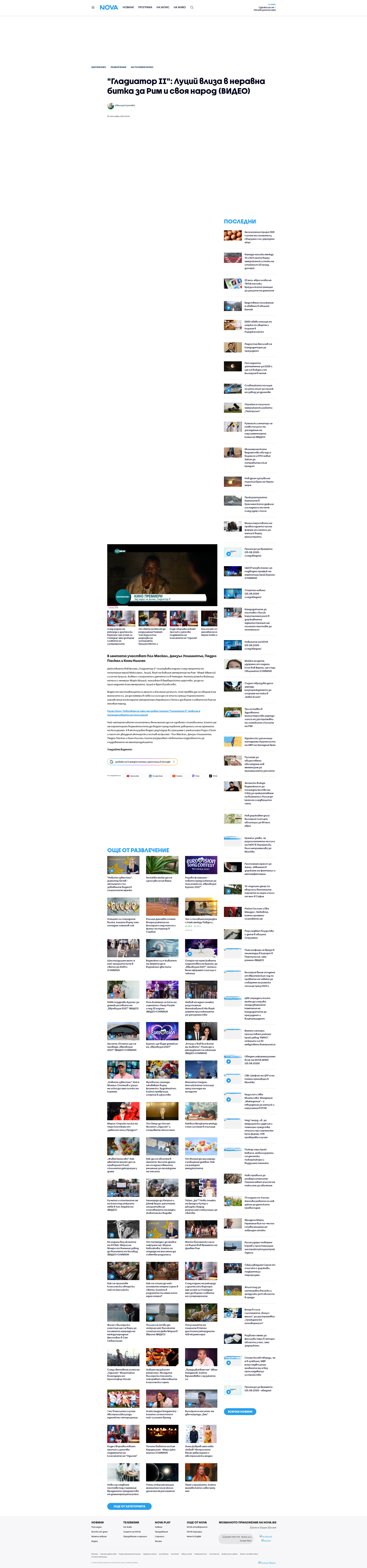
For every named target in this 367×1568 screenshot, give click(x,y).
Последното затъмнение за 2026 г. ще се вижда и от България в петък (259, 368)
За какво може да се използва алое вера (159, 879)
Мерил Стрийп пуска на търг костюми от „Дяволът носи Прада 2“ (122, 1126)
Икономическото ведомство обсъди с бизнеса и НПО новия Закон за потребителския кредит (258, 458)
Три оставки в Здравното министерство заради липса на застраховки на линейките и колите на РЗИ (260, 717)
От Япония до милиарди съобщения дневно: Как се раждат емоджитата (200, 1163)
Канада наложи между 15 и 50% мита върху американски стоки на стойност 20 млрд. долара (259, 261)
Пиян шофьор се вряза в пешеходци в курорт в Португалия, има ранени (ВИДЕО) (259, 955)
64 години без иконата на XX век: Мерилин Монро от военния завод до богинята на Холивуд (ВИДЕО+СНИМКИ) (123, 1248)
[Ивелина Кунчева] (110, 105)
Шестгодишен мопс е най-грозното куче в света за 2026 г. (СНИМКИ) (121, 965)
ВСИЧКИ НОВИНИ (240, 1411)
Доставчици (163, 1554)
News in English (194, 1536)
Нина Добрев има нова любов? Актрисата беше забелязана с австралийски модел (199, 1451)
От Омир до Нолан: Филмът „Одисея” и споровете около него (160, 1126)
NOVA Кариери (194, 1531)
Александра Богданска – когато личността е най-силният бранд (162, 1414)
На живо (180, 7)
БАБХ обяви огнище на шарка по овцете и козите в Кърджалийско (258, 326)
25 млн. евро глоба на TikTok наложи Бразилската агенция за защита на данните (259, 285)
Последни (96, 1527)
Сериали (159, 1536)
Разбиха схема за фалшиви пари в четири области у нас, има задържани (260, 1340)
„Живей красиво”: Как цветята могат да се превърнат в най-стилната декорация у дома (122, 1165)
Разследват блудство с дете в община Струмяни (259, 934)
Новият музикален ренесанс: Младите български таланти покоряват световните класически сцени (161, 1376)
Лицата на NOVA (132, 1531)
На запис (163, 7)
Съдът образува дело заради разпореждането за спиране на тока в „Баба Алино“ (259, 690)
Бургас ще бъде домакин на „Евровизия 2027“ (162, 1045)
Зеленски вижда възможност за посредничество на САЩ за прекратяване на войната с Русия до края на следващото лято (259, 793)
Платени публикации (99, 1557)
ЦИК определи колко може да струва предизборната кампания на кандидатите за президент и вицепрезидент (257, 1008)
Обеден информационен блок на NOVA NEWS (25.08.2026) (260, 1060)
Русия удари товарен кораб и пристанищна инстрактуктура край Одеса (260, 1247)
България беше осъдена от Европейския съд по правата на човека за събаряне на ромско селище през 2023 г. (260, 979)
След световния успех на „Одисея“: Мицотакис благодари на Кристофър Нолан (123, 1374)
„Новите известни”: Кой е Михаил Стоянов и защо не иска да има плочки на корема (123, 1087)
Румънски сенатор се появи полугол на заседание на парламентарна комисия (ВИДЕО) (259, 430)
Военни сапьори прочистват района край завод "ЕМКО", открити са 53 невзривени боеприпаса (260, 1037)
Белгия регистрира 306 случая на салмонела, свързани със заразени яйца (260, 237)
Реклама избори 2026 (108, 1554)
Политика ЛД (214, 1554)
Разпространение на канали (130, 1554)
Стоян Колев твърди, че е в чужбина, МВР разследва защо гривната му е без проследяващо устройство (260, 1366)
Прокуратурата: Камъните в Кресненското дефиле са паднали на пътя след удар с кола (259, 504)
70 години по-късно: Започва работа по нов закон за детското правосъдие (259, 1202)
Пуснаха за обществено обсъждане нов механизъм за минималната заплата (260, 764)
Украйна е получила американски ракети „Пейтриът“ (258, 407)
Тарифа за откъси (150, 1554)
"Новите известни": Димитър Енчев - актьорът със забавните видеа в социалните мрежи (119, 883)
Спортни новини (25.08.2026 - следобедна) (255, 593)
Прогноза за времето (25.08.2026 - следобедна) (259, 552)
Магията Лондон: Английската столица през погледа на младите (199, 1087)
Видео (94, 1541)
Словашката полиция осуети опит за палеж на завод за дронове (259, 389)
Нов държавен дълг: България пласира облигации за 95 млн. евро (258, 820)
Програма (145, 7)
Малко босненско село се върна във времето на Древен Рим (201, 1245)
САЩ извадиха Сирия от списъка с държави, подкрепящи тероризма (260, 1269)
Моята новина (99, 1536)
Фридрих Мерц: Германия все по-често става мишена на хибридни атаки (259, 1225)
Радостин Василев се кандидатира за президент (258, 347)
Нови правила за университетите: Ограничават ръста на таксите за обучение (260, 1180)
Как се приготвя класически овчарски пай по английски (121, 1286)
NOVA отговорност (197, 1527)
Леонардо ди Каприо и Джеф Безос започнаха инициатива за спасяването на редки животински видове (160, 1206)
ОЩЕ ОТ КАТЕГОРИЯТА (129, 1506)
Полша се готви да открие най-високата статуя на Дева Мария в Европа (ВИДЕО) (162, 1329)
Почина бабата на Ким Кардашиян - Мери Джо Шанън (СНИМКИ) (160, 1449)
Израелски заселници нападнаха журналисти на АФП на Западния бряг (260, 741)
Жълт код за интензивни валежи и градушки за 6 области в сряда (260, 1292)
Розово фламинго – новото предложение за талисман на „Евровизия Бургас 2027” (200, 882)
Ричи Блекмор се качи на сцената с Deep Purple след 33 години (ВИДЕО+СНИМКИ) (161, 1007)
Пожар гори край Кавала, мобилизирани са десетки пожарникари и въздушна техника (259, 1156)
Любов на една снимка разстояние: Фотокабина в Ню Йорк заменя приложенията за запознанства (200, 1008)
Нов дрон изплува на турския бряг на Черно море (259, 481)
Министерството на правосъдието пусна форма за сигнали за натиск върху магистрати (258, 530)
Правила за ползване (230, 1554)
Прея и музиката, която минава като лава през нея (200, 1487)
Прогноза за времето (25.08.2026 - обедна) (259, 1389)
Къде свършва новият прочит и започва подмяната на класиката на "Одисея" (122, 1451)
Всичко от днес (99, 1531)
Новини (128, 7)
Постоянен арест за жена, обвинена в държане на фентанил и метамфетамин (260, 868)
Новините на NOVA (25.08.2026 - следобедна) (256, 645)
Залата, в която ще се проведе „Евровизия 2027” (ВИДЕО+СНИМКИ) (121, 1046)
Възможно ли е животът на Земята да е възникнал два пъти (161, 963)
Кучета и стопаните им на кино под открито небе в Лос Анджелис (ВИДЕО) (122, 1205)
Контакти (175, 1554)
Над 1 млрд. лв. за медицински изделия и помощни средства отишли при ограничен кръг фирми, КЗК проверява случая (259, 1129)
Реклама (94, 1554)
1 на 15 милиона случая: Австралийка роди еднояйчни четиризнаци (122, 1414)
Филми (158, 1541)
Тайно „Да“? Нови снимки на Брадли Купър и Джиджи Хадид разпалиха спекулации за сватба (201, 1206)
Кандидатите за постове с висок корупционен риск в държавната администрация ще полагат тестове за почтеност (258, 619)
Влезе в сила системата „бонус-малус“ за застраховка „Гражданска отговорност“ (260, 1316)
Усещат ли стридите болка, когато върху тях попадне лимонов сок (123, 922)
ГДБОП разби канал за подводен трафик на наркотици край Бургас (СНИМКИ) (260, 572)
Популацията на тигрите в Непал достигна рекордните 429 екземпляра (200, 1329)
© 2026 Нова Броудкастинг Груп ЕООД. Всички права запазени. (114, 1562)
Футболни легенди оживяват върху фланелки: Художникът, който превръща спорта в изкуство (161, 1088)
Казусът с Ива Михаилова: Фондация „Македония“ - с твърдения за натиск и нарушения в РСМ (259, 1101)
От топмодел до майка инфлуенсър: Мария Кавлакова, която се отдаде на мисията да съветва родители (161, 1248)
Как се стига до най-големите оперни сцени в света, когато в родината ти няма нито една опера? (162, 1289)
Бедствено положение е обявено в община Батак (259, 306)
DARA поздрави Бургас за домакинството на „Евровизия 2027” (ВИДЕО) (123, 1005)
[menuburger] (93, 7)
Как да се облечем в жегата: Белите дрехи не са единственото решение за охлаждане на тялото (161, 1165)
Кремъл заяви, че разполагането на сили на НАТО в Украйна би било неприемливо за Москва (260, 845)
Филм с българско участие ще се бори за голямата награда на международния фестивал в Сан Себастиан (121, 1332)
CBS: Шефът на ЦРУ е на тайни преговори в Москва (259, 1079)
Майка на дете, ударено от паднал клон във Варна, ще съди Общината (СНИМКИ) (260, 665)
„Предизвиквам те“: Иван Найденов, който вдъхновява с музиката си (201, 1374)
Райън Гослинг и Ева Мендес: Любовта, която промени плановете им (257, 913)
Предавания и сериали (135, 1536)
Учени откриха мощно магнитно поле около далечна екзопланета (160, 1487)
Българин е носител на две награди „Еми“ (199, 1413)
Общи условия (186, 1554)
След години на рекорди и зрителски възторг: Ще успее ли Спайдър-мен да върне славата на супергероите (200, 1289)
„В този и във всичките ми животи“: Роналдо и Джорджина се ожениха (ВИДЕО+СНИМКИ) (200, 1048)
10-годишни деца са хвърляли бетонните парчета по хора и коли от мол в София (259, 891)
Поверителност (200, 1554)
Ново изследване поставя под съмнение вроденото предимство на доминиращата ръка (123, 1489)
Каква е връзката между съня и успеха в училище (201, 1125)
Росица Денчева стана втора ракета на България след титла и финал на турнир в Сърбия (161, 925)
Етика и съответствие (249, 1554)
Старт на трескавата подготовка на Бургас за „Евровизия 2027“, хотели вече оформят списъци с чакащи (201, 966)
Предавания (161, 1531)
